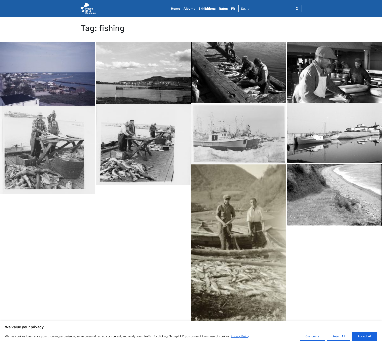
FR (233, 9)
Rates (223, 9)
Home (175, 9)
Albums (189, 9)
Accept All (364, 336)
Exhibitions (207, 9)
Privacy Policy (240, 336)
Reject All (338, 336)
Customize (312, 336)
